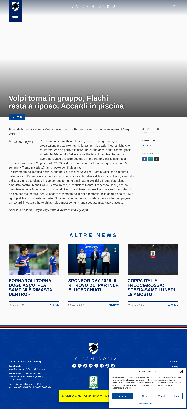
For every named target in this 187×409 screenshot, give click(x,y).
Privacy (153, 404)
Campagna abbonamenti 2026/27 (93, 396)
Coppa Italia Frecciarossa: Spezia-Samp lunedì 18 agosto (151, 287)
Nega (144, 396)
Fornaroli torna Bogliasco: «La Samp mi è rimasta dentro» (30, 287)
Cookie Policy (142, 404)
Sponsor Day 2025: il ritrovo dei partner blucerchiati (93, 285)
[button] (181, 371)
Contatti (174, 361)
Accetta (122, 396)
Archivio (146, 145)
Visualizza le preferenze (169, 396)
